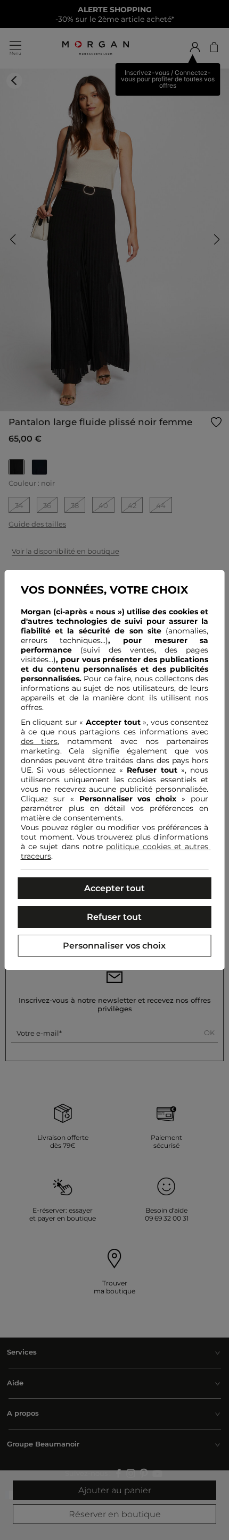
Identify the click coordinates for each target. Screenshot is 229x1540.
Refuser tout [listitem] (114, 917)
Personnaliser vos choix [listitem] (114, 946)
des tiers (39, 741)
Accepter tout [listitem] (114, 888)
